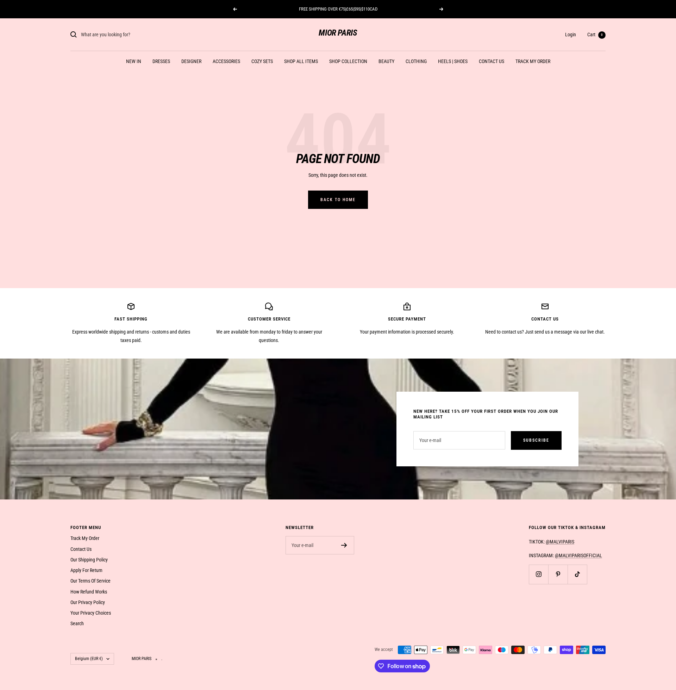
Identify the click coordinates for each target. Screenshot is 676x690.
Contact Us (81, 549)
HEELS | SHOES (453, 61)
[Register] (344, 545)
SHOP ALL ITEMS (301, 61)
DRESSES (161, 61)
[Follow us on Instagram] (538, 574)
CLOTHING (416, 61)
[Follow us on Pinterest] (558, 574)
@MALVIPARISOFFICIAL (578, 555)
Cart (595, 34)
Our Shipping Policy (89, 559)
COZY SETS (262, 61)
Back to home (338, 199)
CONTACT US (491, 61)
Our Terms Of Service (90, 581)
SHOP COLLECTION (348, 61)
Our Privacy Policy (87, 602)
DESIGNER (191, 61)
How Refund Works (88, 592)
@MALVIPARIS (560, 542)
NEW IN (133, 61)
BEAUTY (386, 61)
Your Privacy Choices (90, 613)
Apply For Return (86, 570)
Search (77, 623)
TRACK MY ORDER (532, 61)
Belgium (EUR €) (89, 658)
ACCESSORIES (226, 61)
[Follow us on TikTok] (577, 574)
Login (570, 34)
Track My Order (84, 538)
